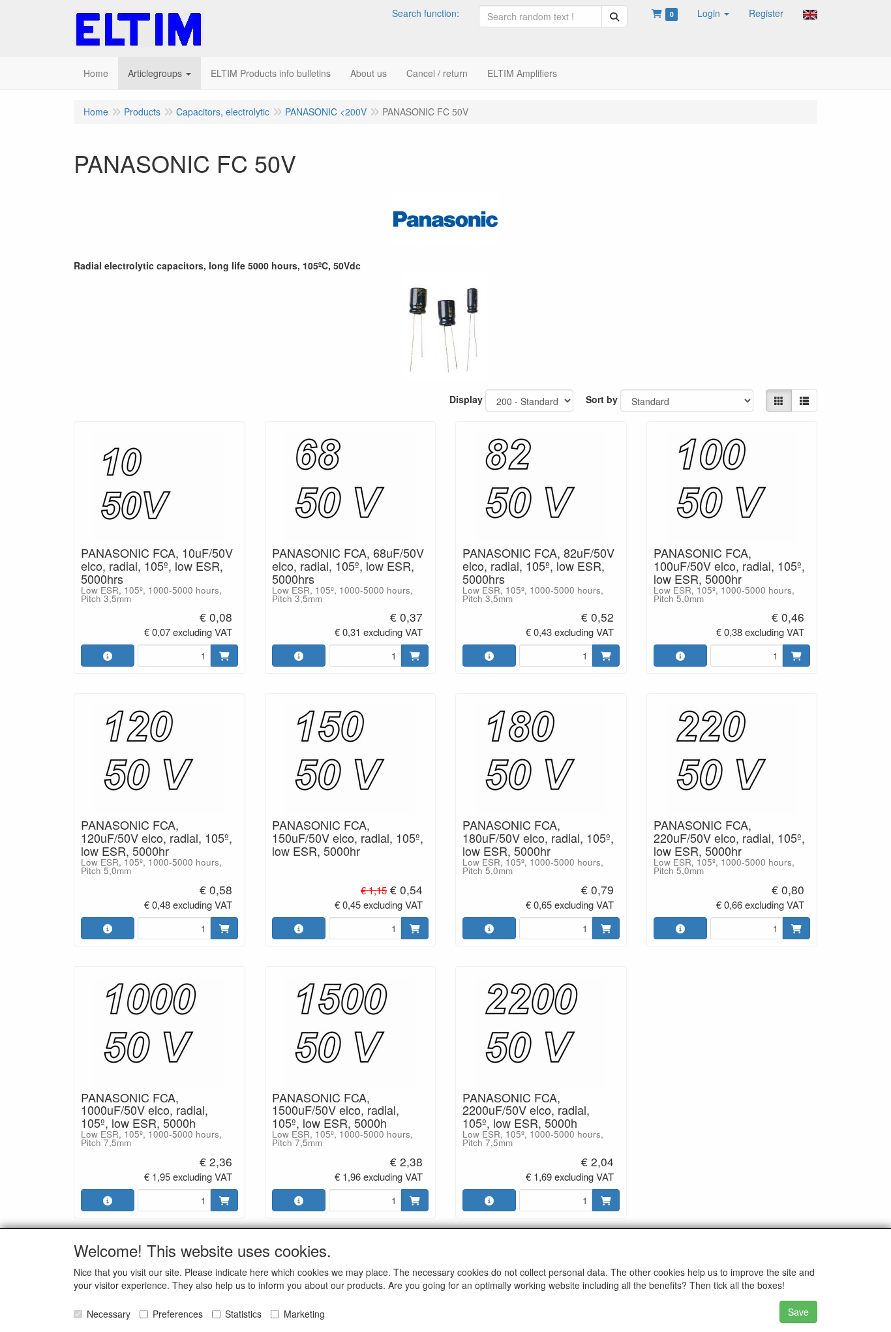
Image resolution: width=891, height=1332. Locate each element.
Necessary (108, 1313)
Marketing (304, 1313)
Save (798, 1311)
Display (466, 399)
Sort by (602, 399)
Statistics (243, 1313)
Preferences (178, 1313)
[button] (713, 13)
